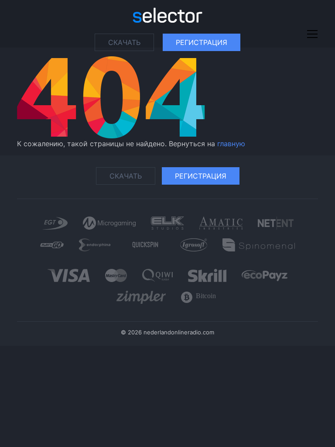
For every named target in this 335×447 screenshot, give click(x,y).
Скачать (124, 42)
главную (231, 143)
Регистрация (201, 42)
